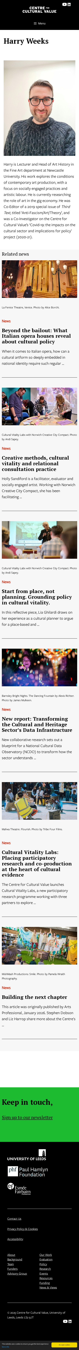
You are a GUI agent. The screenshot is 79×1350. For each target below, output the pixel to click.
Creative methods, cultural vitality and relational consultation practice (35, 463)
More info (5, 1347)
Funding (45, 1283)
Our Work (46, 1255)
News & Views (48, 1287)
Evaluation (46, 1259)
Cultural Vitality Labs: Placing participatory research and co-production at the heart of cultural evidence (37, 863)
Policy (43, 1264)
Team (10, 1264)
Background (14, 1259)
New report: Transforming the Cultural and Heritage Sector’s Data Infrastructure (37, 724)
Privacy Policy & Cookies (22, 1229)
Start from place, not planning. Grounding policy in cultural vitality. (37, 597)
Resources (46, 1278)
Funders (12, 1269)
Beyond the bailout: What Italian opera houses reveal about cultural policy (36, 336)
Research (45, 1269)
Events (44, 1273)
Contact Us (14, 1218)
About (11, 1255)
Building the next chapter (34, 997)
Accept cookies (64, 1345)
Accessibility (15, 1239)
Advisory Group (17, 1273)
